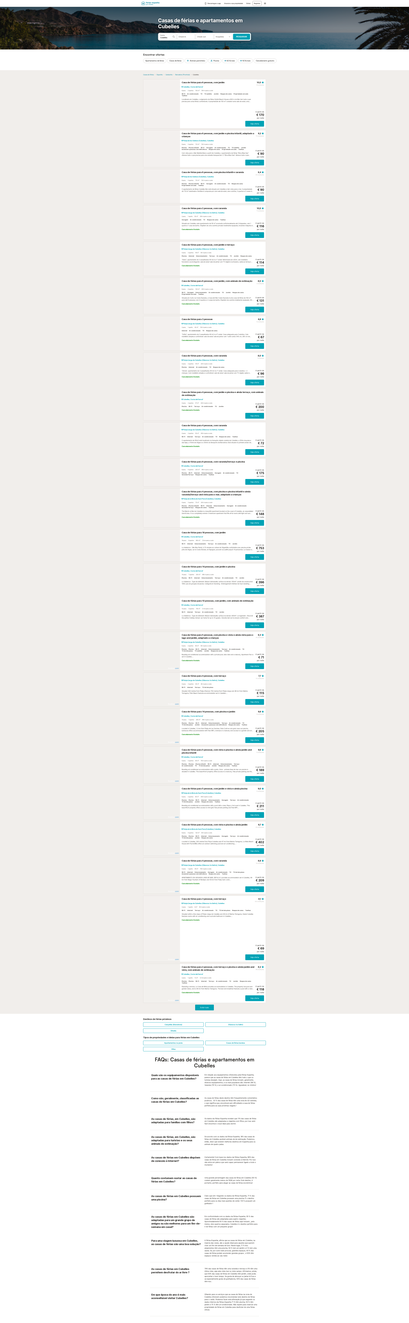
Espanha (160, 75)
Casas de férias (175, 61)
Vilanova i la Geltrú (235, 1025)
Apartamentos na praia (173, 1043)
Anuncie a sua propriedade (233, 3)
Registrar (257, 3)
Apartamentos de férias (154, 61)
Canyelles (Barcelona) (173, 1025)
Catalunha (169, 75)
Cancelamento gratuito (265, 61)
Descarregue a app (214, 3)
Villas (173, 1049)
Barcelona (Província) (182, 75)
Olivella (173, 1031)
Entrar (248, 3)
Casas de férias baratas (235, 1043)
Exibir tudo (204, 1007)
